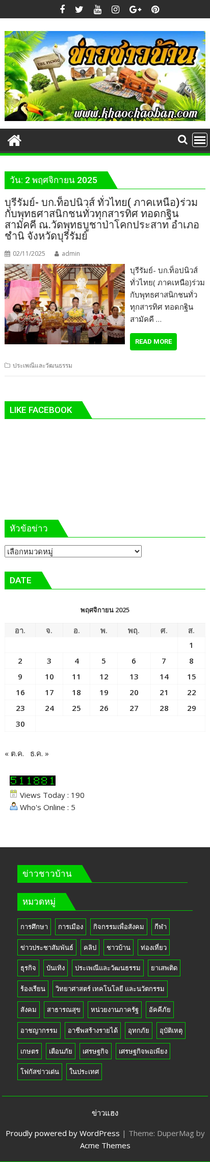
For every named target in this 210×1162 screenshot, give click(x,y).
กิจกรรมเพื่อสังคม (118, 926)
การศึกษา (34, 926)
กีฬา (160, 926)
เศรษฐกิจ (96, 1051)
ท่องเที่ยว (154, 947)
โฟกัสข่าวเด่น (39, 1071)
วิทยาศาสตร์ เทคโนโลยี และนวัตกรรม (110, 988)
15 (191, 676)
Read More (153, 341)
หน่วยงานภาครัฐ (115, 1009)
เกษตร (29, 1051)
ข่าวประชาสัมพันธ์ (46, 947)
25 (76, 708)
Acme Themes (105, 1145)
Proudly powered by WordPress (63, 1133)
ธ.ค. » (39, 753)
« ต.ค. (14, 753)
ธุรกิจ (28, 967)
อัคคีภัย (160, 1009)
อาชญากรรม (39, 1030)
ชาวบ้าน (118, 947)
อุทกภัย (138, 1030)
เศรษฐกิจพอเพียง (143, 1051)
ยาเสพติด (164, 967)
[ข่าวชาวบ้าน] (14, 139)
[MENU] (199, 140)
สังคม (28, 1009)
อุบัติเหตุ (171, 1030)
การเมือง (70, 926)
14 (164, 676)
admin (71, 253)
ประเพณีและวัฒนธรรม (42, 365)
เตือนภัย (60, 1051)
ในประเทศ (84, 1071)
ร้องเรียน (32, 988)
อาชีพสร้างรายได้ (93, 1030)
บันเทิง (55, 967)
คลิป (90, 947)
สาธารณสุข (64, 1009)
